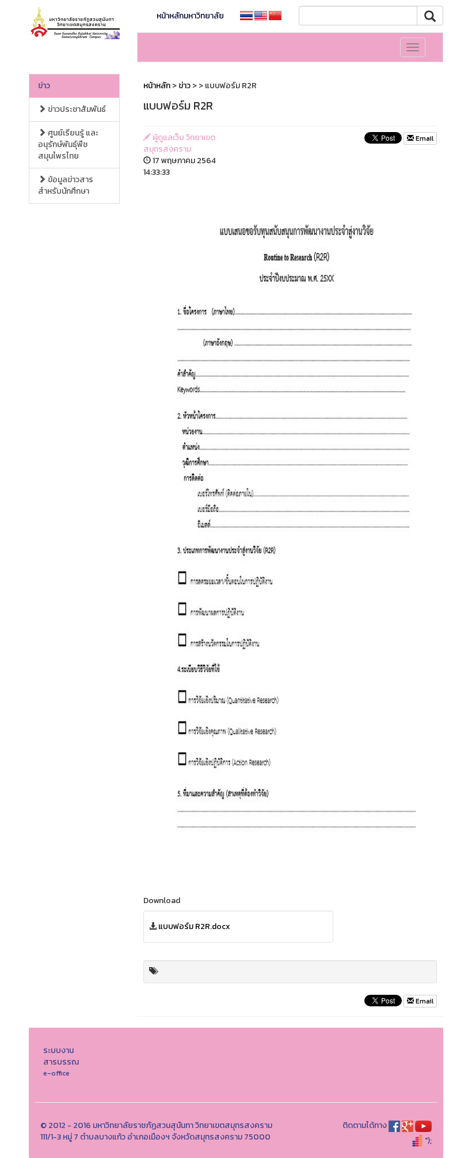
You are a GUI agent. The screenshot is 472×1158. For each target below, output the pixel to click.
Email (423, 138)
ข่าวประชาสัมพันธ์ (76, 109)
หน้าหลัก (156, 86)
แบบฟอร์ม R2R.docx (194, 926)
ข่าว (44, 86)
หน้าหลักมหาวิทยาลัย (190, 16)
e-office (56, 1072)
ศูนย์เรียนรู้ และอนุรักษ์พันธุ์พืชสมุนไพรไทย (68, 144)
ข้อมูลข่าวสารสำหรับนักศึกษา (65, 185)
